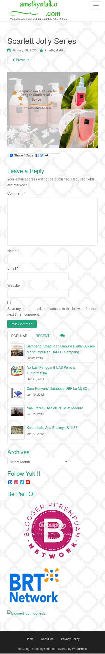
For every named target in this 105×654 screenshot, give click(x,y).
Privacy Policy (70, 639)
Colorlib (49, 648)
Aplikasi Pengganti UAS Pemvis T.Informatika (51, 370)
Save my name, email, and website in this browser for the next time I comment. (51, 311)
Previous (22, 59)
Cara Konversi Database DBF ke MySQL (58, 388)
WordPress (79, 648)
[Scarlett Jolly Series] (52, 110)
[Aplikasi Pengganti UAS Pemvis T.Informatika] (17, 372)
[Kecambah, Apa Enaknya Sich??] (17, 432)
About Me (47, 639)
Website (13, 285)
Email (12, 268)
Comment (16, 193)
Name (13, 250)
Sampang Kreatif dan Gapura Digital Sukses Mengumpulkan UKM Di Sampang (61, 349)
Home (30, 639)
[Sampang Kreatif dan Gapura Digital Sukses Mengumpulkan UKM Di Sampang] (17, 350)
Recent (43, 335)
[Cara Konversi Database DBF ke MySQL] (17, 393)
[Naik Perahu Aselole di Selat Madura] (17, 412)
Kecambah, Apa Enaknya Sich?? (52, 427)
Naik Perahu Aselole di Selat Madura (55, 407)
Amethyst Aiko (54, 50)
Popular (19, 335)
